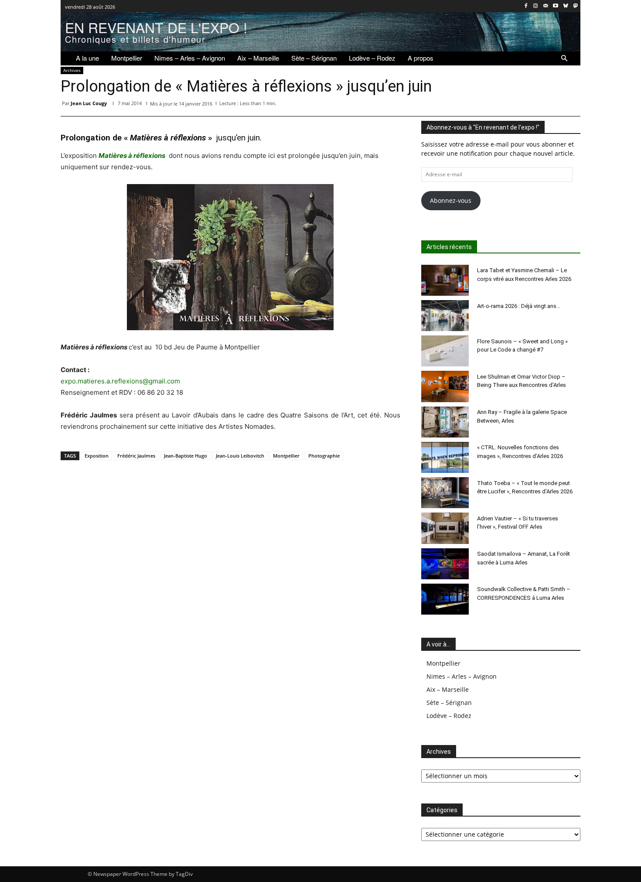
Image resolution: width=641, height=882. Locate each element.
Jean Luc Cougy (89, 103)
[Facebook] (526, 6)
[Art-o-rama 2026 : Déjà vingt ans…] (445, 315)
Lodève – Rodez (448, 715)
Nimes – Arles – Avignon (461, 676)
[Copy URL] (571, 105)
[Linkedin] (511, 105)
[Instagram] (536, 6)
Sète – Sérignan (449, 702)
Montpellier (286, 455)
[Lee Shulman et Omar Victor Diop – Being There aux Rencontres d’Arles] (445, 386)
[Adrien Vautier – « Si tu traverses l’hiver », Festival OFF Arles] (445, 528)
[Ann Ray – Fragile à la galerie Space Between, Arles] (445, 422)
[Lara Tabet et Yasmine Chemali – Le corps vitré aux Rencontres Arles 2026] (445, 280)
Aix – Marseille (447, 689)
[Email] (531, 105)
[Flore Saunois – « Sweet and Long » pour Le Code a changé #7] (445, 350)
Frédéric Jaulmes (136, 455)
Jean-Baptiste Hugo (185, 455)
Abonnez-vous (450, 200)
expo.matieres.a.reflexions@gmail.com (120, 381)
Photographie (324, 455)
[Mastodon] (575, 6)
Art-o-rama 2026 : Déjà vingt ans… (518, 306)
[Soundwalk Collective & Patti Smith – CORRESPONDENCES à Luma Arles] (445, 599)
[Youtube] (556, 6)
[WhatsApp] (491, 105)
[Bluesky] (565, 6)
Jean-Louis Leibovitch (240, 455)
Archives (72, 70)
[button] (564, 58)
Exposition (97, 455)
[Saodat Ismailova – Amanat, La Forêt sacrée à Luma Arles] (445, 563)
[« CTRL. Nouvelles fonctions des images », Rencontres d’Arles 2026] (445, 457)
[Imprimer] (551, 105)
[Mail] (546, 6)
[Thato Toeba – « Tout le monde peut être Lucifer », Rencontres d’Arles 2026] (445, 492)
